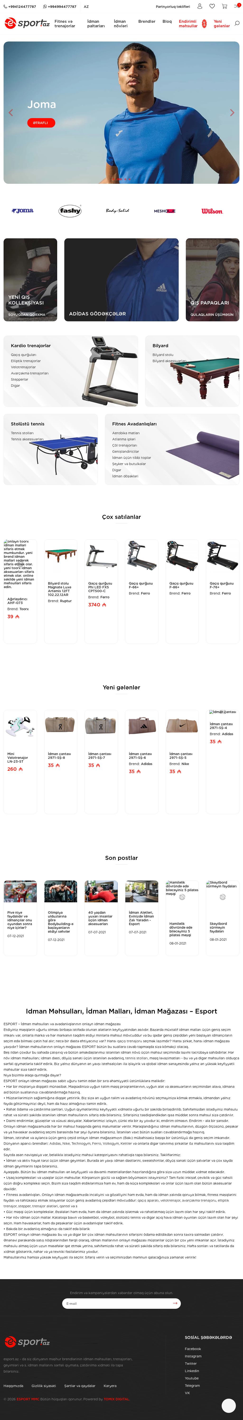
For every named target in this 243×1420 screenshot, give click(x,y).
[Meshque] (116, 211)
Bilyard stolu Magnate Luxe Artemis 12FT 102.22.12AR (59, 589)
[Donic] (211, 211)
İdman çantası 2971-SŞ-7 (99, 756)
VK (187, 1393)
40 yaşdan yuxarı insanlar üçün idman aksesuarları (100, 918)
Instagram (193, 1356)
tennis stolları (136, 1058)
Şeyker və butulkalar (129, 464)
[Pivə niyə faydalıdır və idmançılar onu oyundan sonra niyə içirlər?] (20, 891)
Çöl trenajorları (124, 445)
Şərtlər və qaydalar (79, 1386)
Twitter (191, 1363)
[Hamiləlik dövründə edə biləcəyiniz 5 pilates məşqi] (182, 897)
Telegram (192, 1386)
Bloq (167, 21)
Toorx (24, 609)
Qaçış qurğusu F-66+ (141, 585)
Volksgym (111, 1143)
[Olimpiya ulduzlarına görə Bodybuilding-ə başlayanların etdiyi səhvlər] (60, 891)
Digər (15, 385)
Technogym (80, 1143)
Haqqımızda (13, 1386)
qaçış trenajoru (129, 1041)
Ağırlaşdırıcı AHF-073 (17, 601)
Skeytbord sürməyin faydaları (218, 927)
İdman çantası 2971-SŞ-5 (180, 756)
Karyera (110, 1386)
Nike (185, 764)
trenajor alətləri (45, 1206)
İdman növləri (121, 23)
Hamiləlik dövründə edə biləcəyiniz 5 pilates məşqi (180, 929)
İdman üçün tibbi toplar (131, 458)
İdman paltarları (96, 23)
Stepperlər (19, 379)
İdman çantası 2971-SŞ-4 (221, 726)
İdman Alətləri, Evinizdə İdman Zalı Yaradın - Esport (141, 918)
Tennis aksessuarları (27, 439)
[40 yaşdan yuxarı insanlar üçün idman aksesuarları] (101, 891)
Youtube (192, 1378)
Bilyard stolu (163, 355)
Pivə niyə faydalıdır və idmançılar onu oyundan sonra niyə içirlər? (19, 920)
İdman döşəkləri (125, 476)
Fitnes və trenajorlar (65, 23)
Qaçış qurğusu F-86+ (181, 585)
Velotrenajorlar (23, 367)
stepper (24, 1206)
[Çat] (229, 1406)
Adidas (146, 764)
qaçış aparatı (148, 1200)
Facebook (193, 1349)
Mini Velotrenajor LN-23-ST (17, 757)
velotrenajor (170, 1200)
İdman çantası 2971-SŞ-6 (140, 756)
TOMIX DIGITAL (116, 1399)
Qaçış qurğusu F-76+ (222, 585)
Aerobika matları (126, 433)
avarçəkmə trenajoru (199, 1200)
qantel (65, 1206)
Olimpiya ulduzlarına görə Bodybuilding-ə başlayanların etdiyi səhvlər (60, 922)
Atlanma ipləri (124, 439)
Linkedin (192, 1371)
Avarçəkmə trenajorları (30, 373)
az (86, 7)
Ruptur (66, 601)
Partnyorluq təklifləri (173, 7)
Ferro (104, 597)
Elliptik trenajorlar (26, 361)
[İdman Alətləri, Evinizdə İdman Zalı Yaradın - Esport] (141, 891)
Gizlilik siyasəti (44, 1386)
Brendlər (146, 21)
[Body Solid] (68, 211)
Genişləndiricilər (125, 451)
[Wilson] (163, 211)
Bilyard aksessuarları (170, 361)
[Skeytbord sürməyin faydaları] (222, 897)
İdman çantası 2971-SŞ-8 (59, 756)
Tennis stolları (22, 433)
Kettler (126, 1143)
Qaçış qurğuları (23, 355)
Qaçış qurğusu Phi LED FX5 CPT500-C (100, 587)
